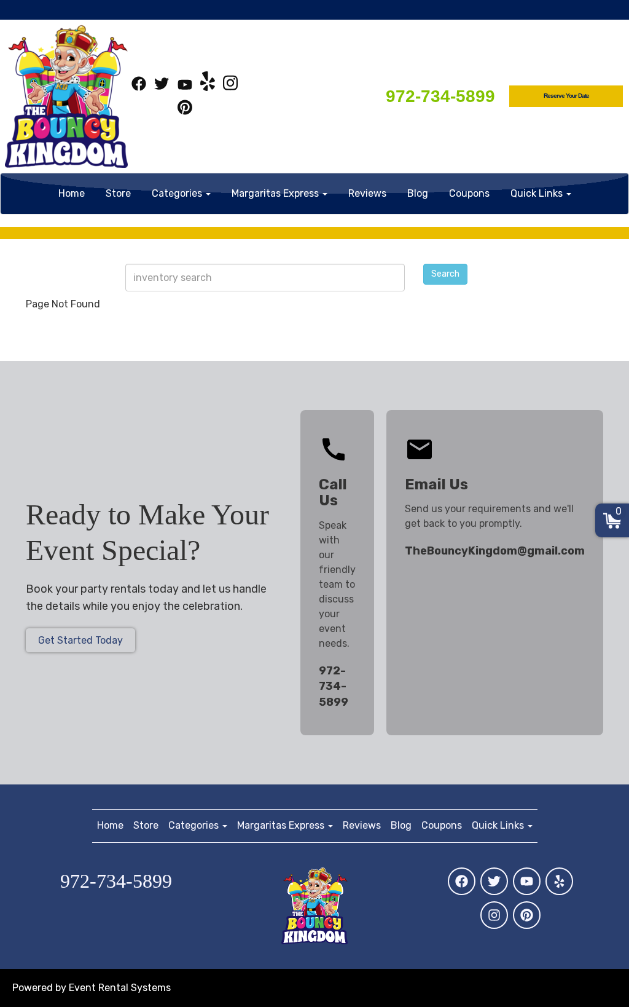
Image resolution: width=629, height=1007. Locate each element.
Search (445, 274)
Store (118, 193)
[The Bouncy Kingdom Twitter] (161, 85)
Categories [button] (178, 193)
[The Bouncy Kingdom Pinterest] (185, 109)
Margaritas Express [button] (276, 193)
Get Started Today (80, 640)
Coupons (469, 193)
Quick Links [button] (537, 193)
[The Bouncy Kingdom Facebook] (138, 85)
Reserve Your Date (566, 95)
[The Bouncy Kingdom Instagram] (230, 85)
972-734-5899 (440, 96)
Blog (417, 193)
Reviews (367, 193)
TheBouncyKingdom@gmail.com (495, 551)
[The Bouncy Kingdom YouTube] (185, 85)
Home (71, 193)
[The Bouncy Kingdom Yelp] (207, 85)
